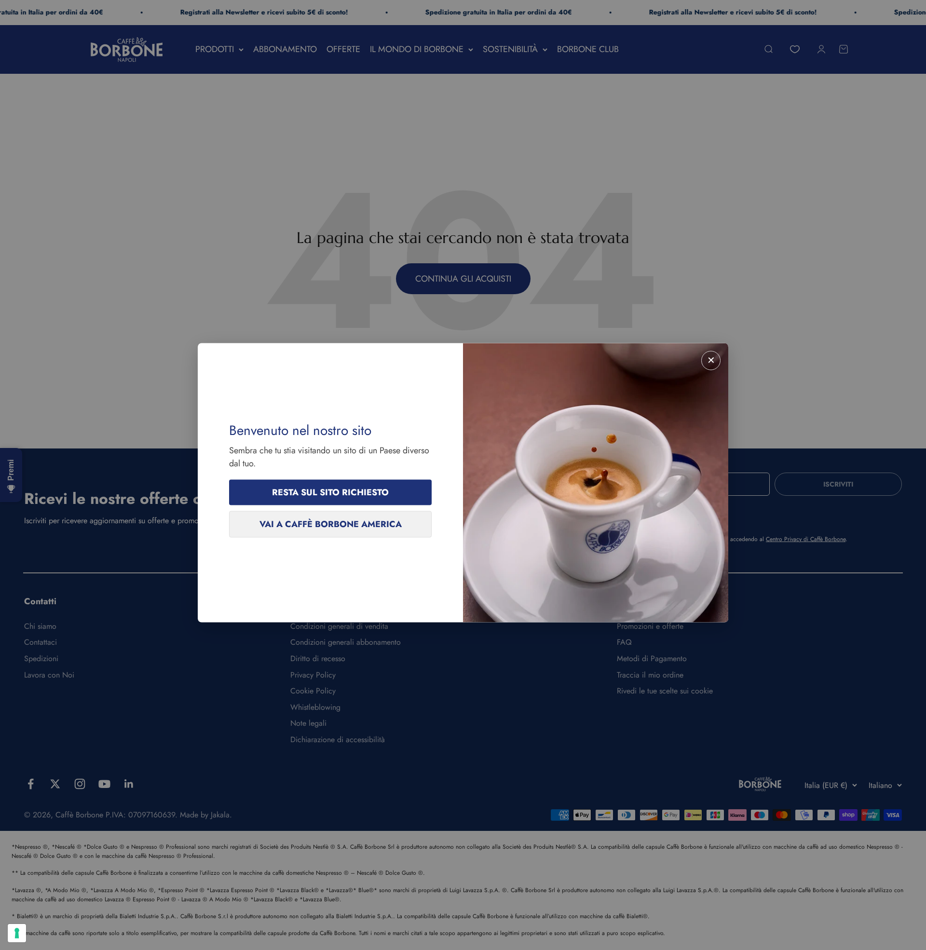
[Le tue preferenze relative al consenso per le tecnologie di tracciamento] (17, 933)
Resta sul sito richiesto (330, 492)
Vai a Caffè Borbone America (330, 524)
